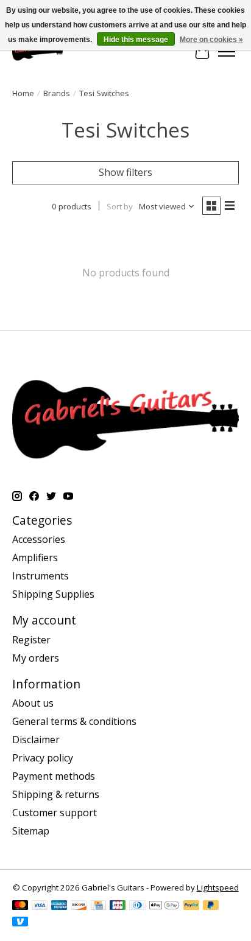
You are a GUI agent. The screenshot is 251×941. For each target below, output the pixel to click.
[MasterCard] (20, 906)
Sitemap (30, 831)
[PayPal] (191, 906)
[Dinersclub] (137, 906)
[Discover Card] (79, 906)
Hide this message (136, 39)
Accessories (38, 539)
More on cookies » (211, 39)
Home (23, 93)
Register (31, 639)
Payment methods (53, 776)
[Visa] (40, 906)
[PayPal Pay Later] (211, 906)
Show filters (125, 172)
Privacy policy (42, 757)
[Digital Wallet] (164, 906)
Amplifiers (35, 557)
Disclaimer (36, 739)
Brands (56, 93)
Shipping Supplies (53, 594)
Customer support (54, 812)
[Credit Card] (98, 906)
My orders (35, 658)
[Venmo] (20, 923)
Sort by (120, 206)
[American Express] (59, 906)
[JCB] (117, 906)
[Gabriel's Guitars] (37, 51)
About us (33, 703)
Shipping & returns (55, 794)
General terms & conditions (74, 721)
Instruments (40, 575)
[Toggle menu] (226, 52)
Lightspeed (218, 887)
